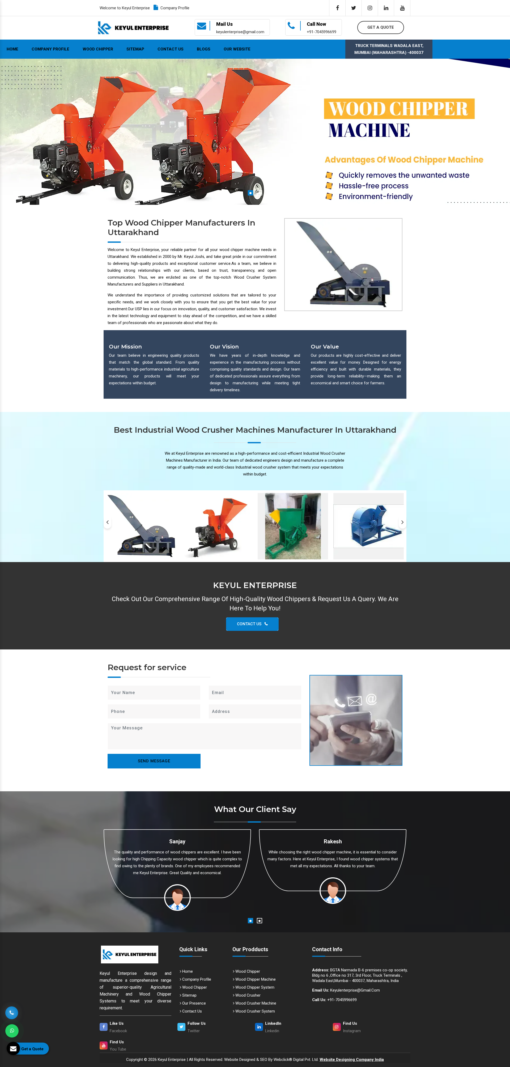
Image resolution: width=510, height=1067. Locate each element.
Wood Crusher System (254, 1011)
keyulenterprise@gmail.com (346, 990)
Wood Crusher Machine (255, 1003)
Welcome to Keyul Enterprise (125, 8)
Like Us (117, 1023)
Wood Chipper (98, 49)
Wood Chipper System (254, 987)
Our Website (237, 49)
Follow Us (197, 1023)
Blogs (203, 49)
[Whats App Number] (12, 1031)
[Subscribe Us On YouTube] (402, 8)
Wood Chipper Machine (255, 979)
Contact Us (171, 49)
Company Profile (174, 8)
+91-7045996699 (334, 999)
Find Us (350, 1023)
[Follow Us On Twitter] (354, 8)
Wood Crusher (247, 995)
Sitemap (135, 49)
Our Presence (193, 1003)
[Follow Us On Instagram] (370, 8)
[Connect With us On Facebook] (337, 8)
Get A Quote (380, 27)
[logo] (133, 27)
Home (12, 49)
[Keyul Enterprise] (135, 954)
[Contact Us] (11, 1011)
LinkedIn (273, 1023)
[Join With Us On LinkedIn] (386, 8)
